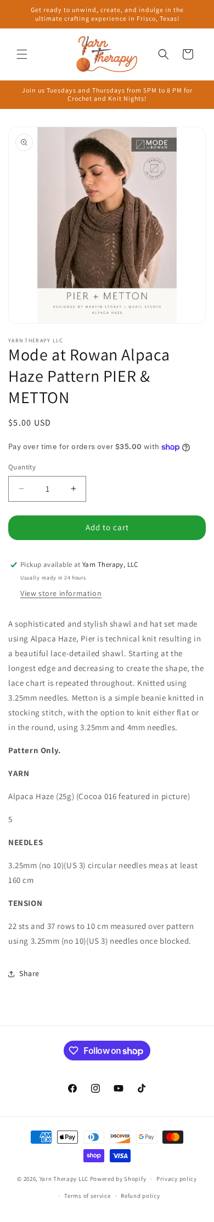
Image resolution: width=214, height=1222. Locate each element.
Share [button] (29, 973)
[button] (22, 54)
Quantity (22, 467)
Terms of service (87, 1196)
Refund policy (140, 1196)
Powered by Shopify (118, 1179)
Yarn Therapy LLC (64, 1179)
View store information (61, 593)
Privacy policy (176, 1179)
